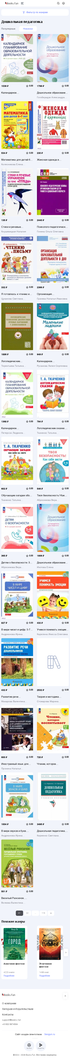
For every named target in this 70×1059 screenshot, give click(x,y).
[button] (66, 952)
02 (27, 913)
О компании (9, 1003)
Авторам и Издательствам (17, 1009)
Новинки (28, 29)
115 (43, 913)
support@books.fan (11, 1020)
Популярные (8, 29)
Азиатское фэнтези (14, 964)
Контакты (7, 1014)
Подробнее (9, 976)
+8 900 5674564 (10, 1024)
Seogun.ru (49, 1034)
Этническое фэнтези (45, 965)
